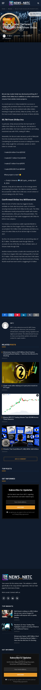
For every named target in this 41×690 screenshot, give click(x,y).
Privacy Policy (18, 514)
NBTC (10, 36)
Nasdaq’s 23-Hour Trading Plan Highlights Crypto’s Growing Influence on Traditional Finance (26, 627)
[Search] (38, 3)
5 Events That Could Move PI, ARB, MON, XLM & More (21, 449)
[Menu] (3, 3)
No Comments (27, 36)
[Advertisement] (20, 67)
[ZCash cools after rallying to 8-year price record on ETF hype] (20, 372)
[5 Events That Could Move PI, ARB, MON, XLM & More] (20, 436)
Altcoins (6, 19)
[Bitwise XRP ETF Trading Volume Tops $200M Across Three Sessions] (20, 404)
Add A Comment (20, 459)
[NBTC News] (20, 3)
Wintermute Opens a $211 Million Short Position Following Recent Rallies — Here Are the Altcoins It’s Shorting (20, 354)
